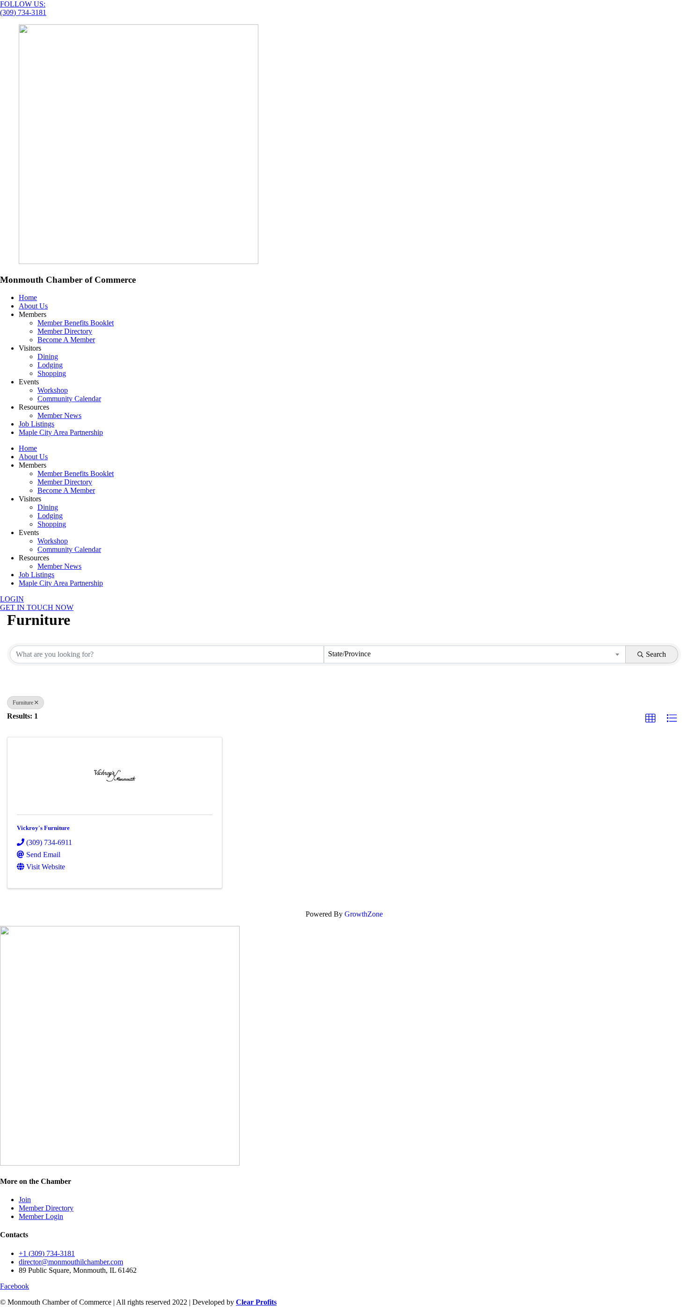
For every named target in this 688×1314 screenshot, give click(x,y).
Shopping (51, 373)
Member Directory (64, 331)
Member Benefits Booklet (75, 323)
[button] (650, 718)
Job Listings (36, 424)
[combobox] (475, 654)
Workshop (52, 390)
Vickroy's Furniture (43, 827)
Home (28, 297)
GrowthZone (363, 914)
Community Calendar (69, 399)
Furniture (23, 702)
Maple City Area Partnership (61, 432)
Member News (59, 415)
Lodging (50, 365)
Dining (47, 356)
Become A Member (66, 340)
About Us (33, 306)
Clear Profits (256, 1302)
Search (656, 654)
